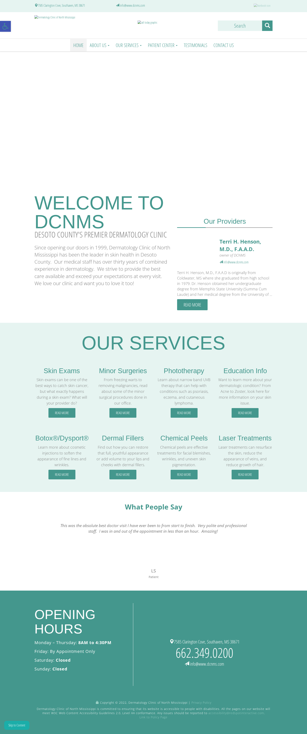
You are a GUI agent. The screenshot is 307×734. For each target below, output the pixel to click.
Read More (192, 305)
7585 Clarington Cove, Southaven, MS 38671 (61, 5)
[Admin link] (97, 703)
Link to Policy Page (153, 717)
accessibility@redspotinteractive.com (236, 713)
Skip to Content (16, 725)
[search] (267, 25)
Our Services (128, 45)
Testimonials (195, 45)
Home (78, 45)
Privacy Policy (201, 703)
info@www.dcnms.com (132, 5)
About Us (98, 45)
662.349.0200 (204, 652)
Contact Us (223, 45)
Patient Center (161, 45)
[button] (5, 26)
